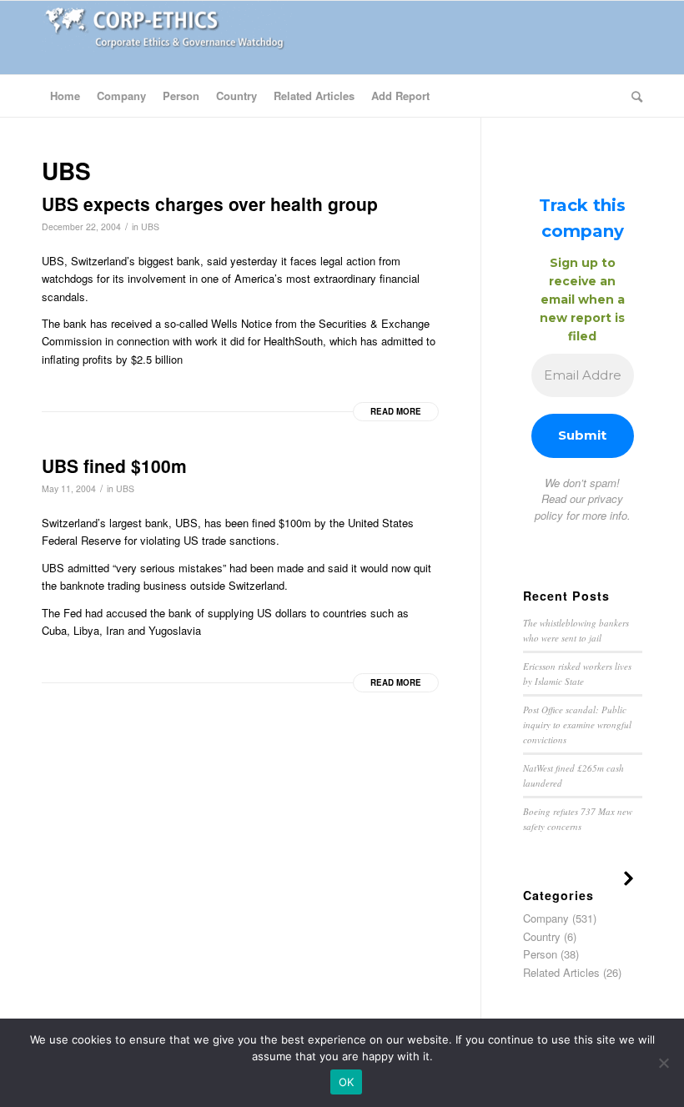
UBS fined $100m (114, 465)
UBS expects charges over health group (210, 203)
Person (540, 954)
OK (347, 1082)
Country (542, 936)
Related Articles (561, 972)
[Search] (632, 96)
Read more (395, 411)
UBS (150, 226)
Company (546, 918)
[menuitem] (65, 96)
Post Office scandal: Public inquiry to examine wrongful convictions (577, 724)
